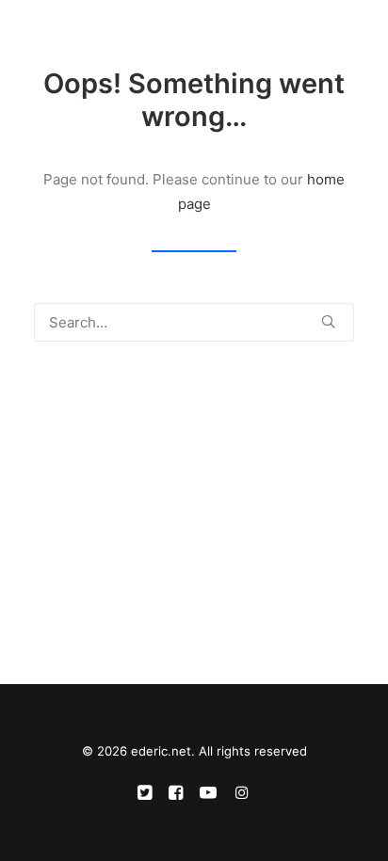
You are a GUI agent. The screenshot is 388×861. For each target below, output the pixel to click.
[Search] (287, 34)
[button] (344, 35)
